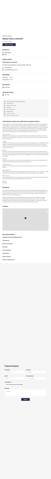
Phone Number (30, 376)
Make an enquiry (9, 44)
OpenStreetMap (44, 230)
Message (7, 388)
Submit (25, 399)
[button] (47, 210)
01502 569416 (8, 67)
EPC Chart (7, 87)
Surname (28, 369)
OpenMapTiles (40, 230)
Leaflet (34, 230)
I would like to (8, 382)
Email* (6, 376)
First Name (7, 369)
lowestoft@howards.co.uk (11, 69)
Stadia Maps (36, 230)
